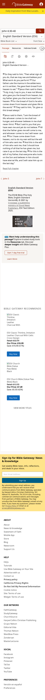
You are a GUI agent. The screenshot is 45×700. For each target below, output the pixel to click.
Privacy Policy (10, 506)
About (7, 524)
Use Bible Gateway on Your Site (18, 569)
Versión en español (13, 684)
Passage (5, 48)
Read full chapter (11, 168)
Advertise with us (12, 572)
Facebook (8, 654)
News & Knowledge (13, 528)
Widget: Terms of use (14, 596)
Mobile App (9, 535)
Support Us (9, 549)
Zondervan (9, 637)
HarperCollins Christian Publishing (20, 620)
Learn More (12, 259)
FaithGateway (10, 609)
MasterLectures (11, 641)
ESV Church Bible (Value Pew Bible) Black (20, 380)
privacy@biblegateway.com (13, 508)
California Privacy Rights (16, 583)
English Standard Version (20, 187)
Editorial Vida (10, 627)
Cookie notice (10, 590)
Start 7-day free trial (15, 252)
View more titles (23, 408)
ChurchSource (10, 616)
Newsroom (9, 545)
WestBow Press (11, 634)
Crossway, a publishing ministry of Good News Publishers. (19, 205)
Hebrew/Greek (30, 48)
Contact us (9, 576)
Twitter (7, 668)
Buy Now (13, 354)
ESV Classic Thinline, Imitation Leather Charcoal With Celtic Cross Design (21, 335)
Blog (6, 542)
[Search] (40, 31)
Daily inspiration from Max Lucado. (22, 11)
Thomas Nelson (11, 630)
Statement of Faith (12, 531)
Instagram (9, 657)
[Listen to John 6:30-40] (33, 56)
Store (6, 538)
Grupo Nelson (10, 623)
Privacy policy (10, 579)
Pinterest (8, 661)
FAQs (6, 562)
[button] (41, 4)
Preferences (9, 688)
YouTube (8, 671)
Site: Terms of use (12, 593)
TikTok (7, 664)
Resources (16, 48)
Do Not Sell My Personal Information (22, 586)
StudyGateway (10, 613)
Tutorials (8, 565)
